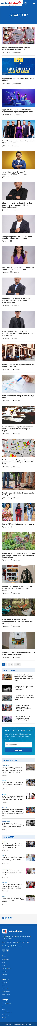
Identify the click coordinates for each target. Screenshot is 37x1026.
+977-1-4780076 (12, 942)
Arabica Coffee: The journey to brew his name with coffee (18, 365)
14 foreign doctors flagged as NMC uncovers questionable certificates (12, 784)
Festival (4, 983)
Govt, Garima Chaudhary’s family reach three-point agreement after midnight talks (23, 677)
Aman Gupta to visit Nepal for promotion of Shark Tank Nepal (14, 173)
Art (3, 1006)
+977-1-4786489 (23, 942)
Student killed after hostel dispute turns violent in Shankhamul (23, 687)
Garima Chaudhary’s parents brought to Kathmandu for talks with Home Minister (23, 707)
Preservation (6, 991)
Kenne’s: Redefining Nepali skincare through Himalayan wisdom (16, 48)
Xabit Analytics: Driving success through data (18, 397)
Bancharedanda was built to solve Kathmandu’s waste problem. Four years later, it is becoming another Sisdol (12, 769)
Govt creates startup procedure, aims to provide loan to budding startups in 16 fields (18, 462)
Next (18, 664)
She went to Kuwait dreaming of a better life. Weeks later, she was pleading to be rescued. (13, 797)
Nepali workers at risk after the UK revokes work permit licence (24, 697)
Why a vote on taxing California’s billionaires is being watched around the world (13, 824)
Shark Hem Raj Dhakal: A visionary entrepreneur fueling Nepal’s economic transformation (17, 300)
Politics (4, 962)
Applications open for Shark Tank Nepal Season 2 (18, 79)
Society (4, 965)
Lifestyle (4, 971)
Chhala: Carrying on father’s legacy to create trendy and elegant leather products (17, 588)
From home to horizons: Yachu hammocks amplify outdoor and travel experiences (17, 621)
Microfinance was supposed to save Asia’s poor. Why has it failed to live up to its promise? (13, 811)
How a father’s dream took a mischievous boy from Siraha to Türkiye (13, 872)
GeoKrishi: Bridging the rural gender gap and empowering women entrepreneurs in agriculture (18, 555)
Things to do (6, 994)
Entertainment (6, 968)
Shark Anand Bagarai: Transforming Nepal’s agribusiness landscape (17, 237)
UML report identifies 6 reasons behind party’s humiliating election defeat (13, 859)
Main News (5, 959)
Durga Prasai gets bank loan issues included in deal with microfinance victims (12, 845)
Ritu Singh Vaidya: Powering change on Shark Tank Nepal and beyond (18, 268)
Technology (5, 1015)
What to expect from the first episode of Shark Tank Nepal (18, 142)
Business (4, 974)
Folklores (4, 986)
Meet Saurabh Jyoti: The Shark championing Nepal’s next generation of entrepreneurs (18, 333)
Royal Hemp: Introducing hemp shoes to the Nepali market (18, 494)
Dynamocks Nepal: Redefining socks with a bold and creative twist (18, 653)
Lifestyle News (6, 1003)
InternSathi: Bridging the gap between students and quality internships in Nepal (17, 429)
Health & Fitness (7, 1012)
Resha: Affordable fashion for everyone (18, 524)
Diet (3, 1009)
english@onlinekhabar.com (14, 946)
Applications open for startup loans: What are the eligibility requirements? (17, 111)
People (4, 1018)
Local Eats (5, 989)
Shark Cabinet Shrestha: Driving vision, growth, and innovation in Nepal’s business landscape (17, 205)
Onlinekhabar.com (7, 938)
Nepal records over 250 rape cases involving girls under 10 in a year (13, 899)
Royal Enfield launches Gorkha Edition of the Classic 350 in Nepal (22, 718)
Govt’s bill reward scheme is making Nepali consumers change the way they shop (12, 886)
